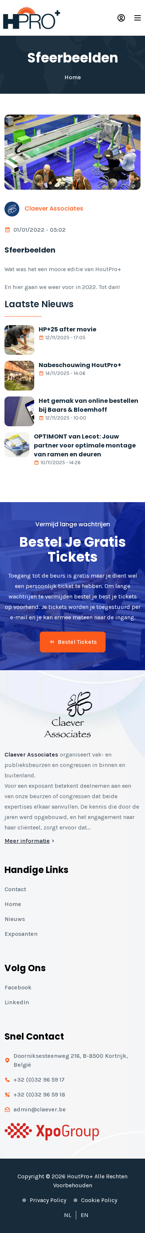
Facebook (18, 987)
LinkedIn (16, 1002)
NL (67, 1214)
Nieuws (14, 918)
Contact (15, 889)
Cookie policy (99, 1200)
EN (84, 1214)
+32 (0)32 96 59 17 (39, 1079)
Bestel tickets (77, 641)
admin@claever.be (39, 1109)
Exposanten (21, 933)
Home (72, 77)
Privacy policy (48, 1200)
